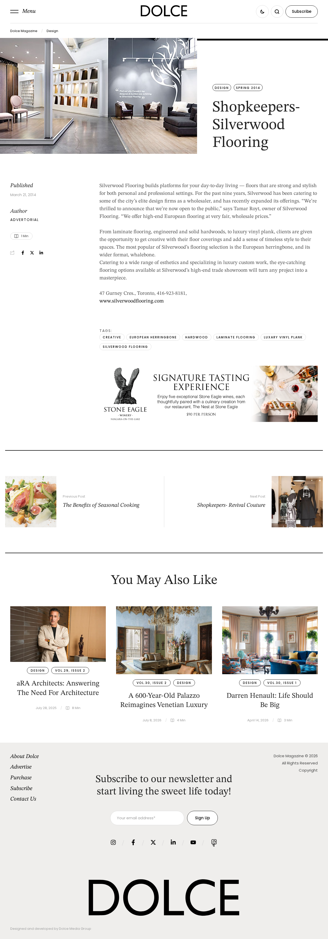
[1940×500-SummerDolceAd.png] (208, 420)
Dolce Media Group (75, 928)
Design (52, 30)
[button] (23, 11)
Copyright (308, 770)
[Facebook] (22, 252)
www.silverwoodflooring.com (131, 301)
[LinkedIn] (41, 252)
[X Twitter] (32, 252)
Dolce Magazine (23, 30)
